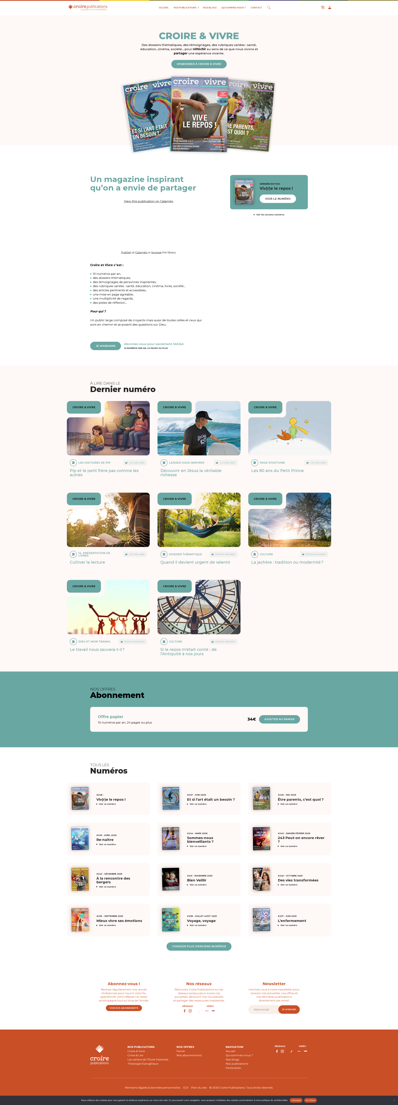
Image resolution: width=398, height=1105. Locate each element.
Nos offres (185, 1046)
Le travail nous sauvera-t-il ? (97, 649)
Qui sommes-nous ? (233, 7)
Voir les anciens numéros (270, 215)
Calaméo (141, 252)
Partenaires (233, 1067)
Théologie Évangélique (142, 1063)
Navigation (234, 1046)
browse (156, 252)
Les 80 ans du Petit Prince (277, 470)
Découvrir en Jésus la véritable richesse (191, 472)
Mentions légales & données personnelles (152, 1087)
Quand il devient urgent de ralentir (195, 562)
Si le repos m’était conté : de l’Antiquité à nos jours (188, 651)
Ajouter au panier (279, 719)
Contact (256, 7)
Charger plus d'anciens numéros (199, 946)
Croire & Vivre (136, 1051)
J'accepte (296, 1100)
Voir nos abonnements (123, 1008)
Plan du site (199, 1087)
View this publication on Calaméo (148, 201)
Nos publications (185, 7)
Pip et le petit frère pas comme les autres (104, 472)
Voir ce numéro (107, 804)
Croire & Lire (135, 1055)
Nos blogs (210, 7)
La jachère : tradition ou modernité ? (287, 562)
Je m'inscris (289, 1009)
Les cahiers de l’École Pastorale (147, 1059)
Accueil (164, 7)
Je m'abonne (106, 345)
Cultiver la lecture (87, 562)
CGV (186, 1087)
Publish (126, 252)
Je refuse (310, 1100)
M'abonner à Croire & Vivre (199, 64)
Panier (181, 1051)
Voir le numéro (278, 198)
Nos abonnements (189, 1055)
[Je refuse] (394, 1100)
